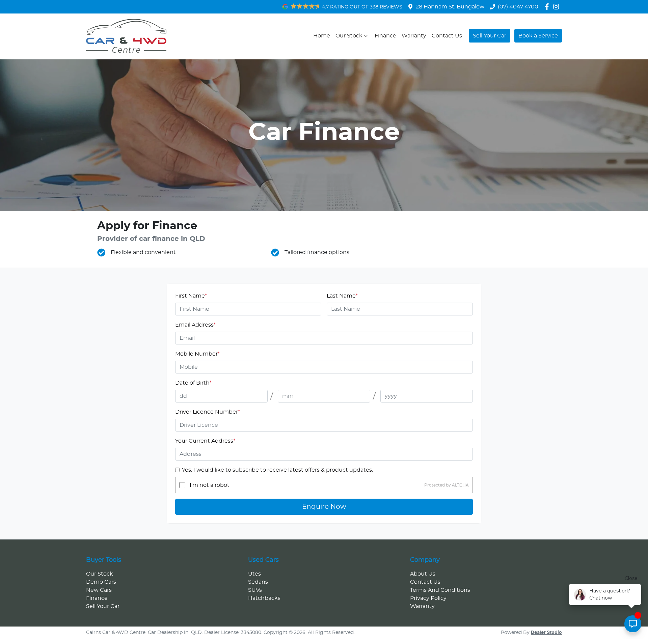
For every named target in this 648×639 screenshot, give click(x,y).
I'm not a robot (210, 485)
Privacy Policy (428, 598)
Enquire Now (324, 506)
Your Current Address (205, 441)
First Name (191, 296)
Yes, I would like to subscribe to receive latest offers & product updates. (277, 470)
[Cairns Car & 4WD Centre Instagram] (557, 6)
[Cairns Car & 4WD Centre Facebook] (548, 6)
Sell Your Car (489, 35)
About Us (422, 574)
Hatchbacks (264, 598)
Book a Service (538, 35)
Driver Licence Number (207, 412)
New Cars (99, 590)
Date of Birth (193, 383)
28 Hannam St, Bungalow (450, 6)
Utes (254, 574)
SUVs (255, 590)
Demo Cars (101, 582)
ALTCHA (460, 485)
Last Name (342, 296)
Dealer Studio (546, 632)
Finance (385, 35)
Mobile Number (197, 354)
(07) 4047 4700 (518, 6)
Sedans (258, 582)
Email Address (195, 325)
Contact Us (447, 35)
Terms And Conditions (440, 590)
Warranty (414, 35)
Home (321, 35)
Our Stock (348, 35)
